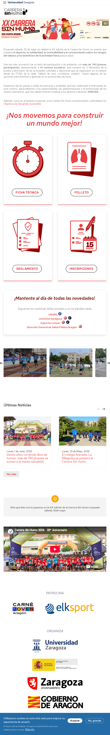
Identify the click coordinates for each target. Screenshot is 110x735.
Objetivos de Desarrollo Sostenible (22, 103)
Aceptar (75, 720)
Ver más (11, 474)
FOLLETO (81, 192)
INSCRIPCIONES (81, 269)
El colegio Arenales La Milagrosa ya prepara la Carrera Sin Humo (77, 458)
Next (104, 409)
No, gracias (94, 720)
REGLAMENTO (27, 269)
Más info (30, 729)
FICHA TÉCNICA (27, 192)
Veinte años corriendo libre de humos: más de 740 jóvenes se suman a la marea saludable (27, 458)
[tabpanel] (22, 362)
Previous (98, 409)
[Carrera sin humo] (16, 11)
